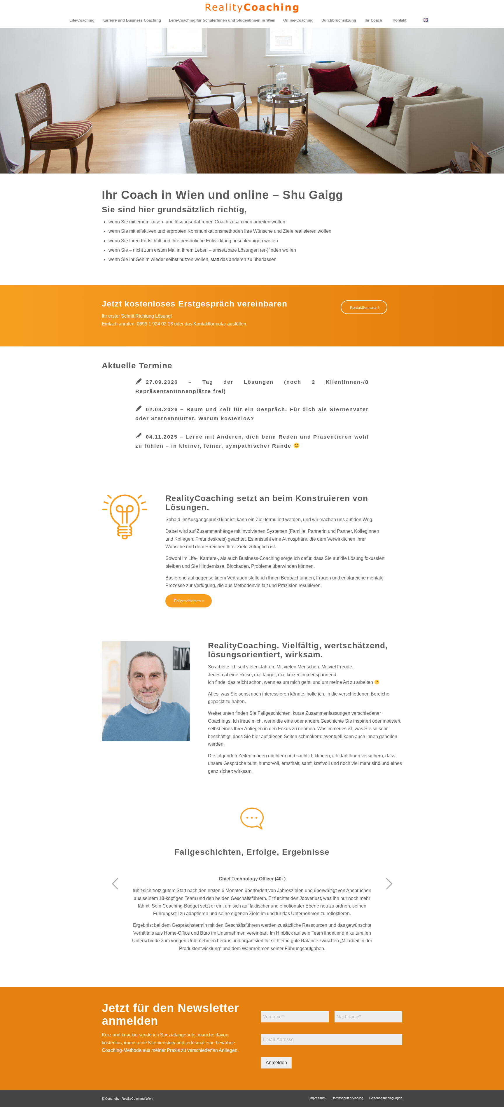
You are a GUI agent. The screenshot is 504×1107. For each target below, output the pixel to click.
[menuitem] (81, 20)
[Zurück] (115, 883)
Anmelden (276, 1062)
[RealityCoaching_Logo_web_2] (252, 6)
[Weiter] (389, 883)
